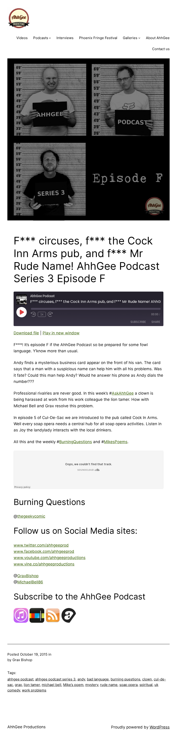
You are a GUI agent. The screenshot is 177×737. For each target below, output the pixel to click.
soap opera (128, 685)
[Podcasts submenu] (50, 38)
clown (147, 679)
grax (18, 685)
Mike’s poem (73, 685)
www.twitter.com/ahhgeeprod (41, 545)
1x (41, 314)
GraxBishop (27, 576)
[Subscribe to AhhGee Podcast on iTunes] (21, 621)
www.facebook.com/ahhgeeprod (44, 551)
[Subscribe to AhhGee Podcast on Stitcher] (37, 621)
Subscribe (138, 322)
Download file (26, 333)
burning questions (125, 679)
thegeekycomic (31, 516)
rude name (109, 685)
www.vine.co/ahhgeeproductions (44, 564)
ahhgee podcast (20, 679)
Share (155, 322)
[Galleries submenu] (139, 38)
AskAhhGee (123, 393)
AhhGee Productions (26, 727)
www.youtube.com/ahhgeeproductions (50, 557)
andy (81, 679)
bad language (98, 679)
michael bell (51, 685)
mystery (91, 685)
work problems (34, 690)
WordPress (160, 727)
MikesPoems (115, 441)
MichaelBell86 (30, 582)
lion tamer (32, 685)
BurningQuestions (75, 441)
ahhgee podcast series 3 (55, 679)
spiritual (146, 685)
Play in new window (61, 333)
